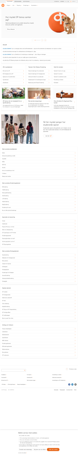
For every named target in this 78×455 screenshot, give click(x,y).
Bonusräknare (5, 352)
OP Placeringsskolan (6, 244)
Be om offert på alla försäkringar (9, 210)
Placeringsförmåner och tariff (8, 238)
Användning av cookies (56, 374)
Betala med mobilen (6, 176)
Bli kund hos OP (6, 70)
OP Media (3, 384)
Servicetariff (3, 377)
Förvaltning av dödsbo (58, 79)
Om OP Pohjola (26, 1)
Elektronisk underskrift (7, 297)
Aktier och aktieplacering (7, 229)
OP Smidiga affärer (6, 312)
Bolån (3, 153)
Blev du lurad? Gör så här (7, 318)
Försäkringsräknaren (6, 343)
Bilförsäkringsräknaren (7, 346)
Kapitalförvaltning (6, 306)
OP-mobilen (4, 291)
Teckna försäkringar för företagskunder (36, 73)
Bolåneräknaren (5, 334)
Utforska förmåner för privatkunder (35, 76)
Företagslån (4, 281)
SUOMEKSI (62, 1)
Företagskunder (17, 1)
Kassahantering (5, 255)
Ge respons (29, 374)
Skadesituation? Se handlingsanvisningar (37, 79)
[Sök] (66, 1)
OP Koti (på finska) (11, 384)
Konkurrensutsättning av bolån (8, 155)
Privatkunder (9, 1)
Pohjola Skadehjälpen (6, 328)
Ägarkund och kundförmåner (9, 76)
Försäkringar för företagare (8, 272)
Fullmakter (56, 82)
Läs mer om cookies (22, 452)
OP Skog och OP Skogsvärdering (9, 309)
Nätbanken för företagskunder (8, 257)
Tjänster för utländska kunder (60, 76)
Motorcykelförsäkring (6, 192)
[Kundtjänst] (68, 1)
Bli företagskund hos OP (8, 73)
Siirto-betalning (5, 303)
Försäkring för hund (6, 207)
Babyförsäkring (5, 204)
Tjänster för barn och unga (59, 70)
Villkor (75, 389)
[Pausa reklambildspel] (45, 40)
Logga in (74, 1)
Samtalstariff (29, 377)
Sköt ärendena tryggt (31, 380)
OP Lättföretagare (6, 315)
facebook (69, 384)
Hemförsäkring (5, 195)
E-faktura (4, 173)
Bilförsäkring (5, 187)
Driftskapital (4, 266)
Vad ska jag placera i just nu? (8, 241)
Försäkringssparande (6, 235)
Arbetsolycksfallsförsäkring (8, 278)
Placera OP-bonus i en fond (8, 226)
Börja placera (5, 260)
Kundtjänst (3, 374)
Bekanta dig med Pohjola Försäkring (36, 82)
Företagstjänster (5, 269)
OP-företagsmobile (6, 294)
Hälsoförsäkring (5, 201)
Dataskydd (56, 389)
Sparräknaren (6, 79)
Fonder (3, 221)
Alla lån (3, 167)
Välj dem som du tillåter (40, 449)
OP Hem (4, 300)
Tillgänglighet (62, 389)
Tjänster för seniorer (58, 73)
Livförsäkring (5, 198)
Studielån (4, 158)
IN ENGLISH (56, 1)
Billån (3, 161)
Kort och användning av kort (8, 170)
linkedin (72, 384)
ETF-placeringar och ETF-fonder (9, 232)
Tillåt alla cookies (53, 449)
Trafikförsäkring (5, 189)
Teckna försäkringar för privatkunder (36, 70)
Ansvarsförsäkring (6, 275)
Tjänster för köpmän (6, 263)
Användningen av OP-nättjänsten (58, 380)
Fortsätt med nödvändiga (25, 449)
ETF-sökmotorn (5, 355)
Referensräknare (5, 349)
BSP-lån (4, 164)
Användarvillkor (69, 389)
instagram (75, 384)
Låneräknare (5, 82)
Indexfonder (4, 223)
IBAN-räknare (5, 340)
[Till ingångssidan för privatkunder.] (2, 5)
